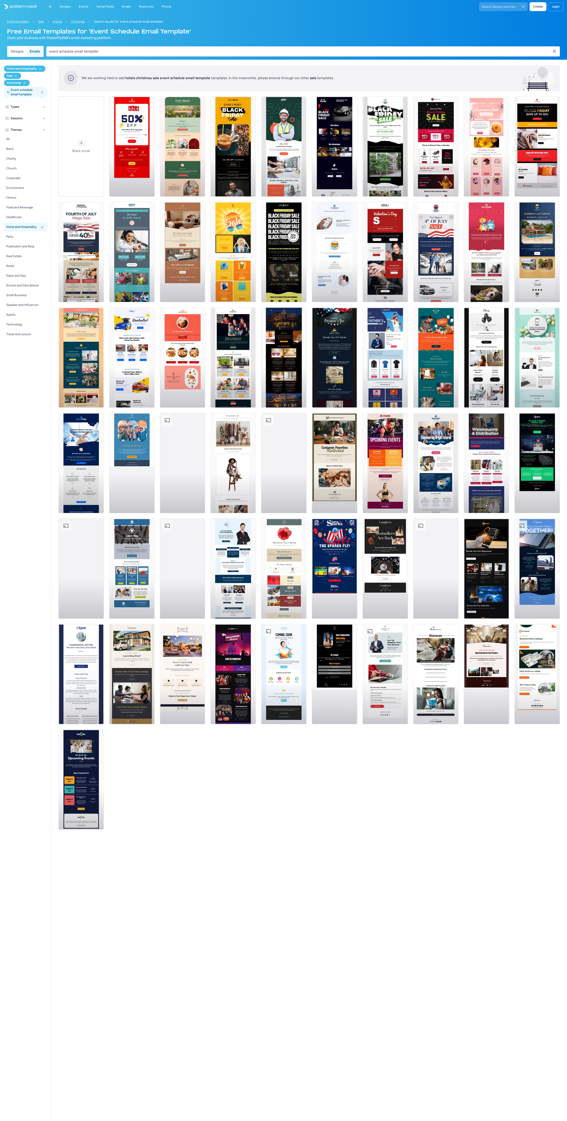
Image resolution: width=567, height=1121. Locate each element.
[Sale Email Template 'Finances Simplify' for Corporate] (334, 252)
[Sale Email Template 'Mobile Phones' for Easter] (537, 357)
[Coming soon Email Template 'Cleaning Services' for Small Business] (284, 674)
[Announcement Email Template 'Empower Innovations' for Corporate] (182, 463)
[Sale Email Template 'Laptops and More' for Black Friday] (486, 357)
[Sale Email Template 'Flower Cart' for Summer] (486, 146)
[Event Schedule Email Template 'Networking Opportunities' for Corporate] (81, 780)
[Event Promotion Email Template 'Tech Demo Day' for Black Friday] (537, 463)
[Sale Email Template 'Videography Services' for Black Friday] (284, 252)
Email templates (18, 21)
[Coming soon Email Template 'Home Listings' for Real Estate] (537, 674)
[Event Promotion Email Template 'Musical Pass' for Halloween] (233, 674)
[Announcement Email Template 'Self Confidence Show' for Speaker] (334, 674)
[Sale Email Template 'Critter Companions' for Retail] (486, 252)
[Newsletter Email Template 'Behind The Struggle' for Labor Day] (132, 568)
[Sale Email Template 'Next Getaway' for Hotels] (182, 252)
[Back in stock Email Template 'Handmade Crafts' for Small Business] (385, 568)
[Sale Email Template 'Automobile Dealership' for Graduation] (132, 357)
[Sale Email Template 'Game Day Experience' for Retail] (233, 357)
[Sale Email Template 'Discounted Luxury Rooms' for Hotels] (284, 357)
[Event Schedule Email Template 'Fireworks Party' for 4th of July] (436, 568)
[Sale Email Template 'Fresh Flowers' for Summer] (182, 146)
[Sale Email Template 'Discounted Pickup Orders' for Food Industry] (182, 357)
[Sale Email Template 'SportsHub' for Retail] (132, 252)
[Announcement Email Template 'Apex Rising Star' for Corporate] (81, 674)
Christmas (78, 21)
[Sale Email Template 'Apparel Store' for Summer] (233, 252)
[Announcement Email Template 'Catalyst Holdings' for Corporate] (284, 463)
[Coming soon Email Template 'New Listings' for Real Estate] (132, 674)
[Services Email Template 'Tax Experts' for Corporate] (385, 674)
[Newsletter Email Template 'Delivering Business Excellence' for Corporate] (233, 568)
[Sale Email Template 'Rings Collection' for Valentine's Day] (385, 252)
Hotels (57, 21)
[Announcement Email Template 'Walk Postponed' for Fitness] (132, 463)
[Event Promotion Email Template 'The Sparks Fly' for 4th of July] (334, 568)
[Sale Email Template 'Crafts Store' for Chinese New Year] (436, 357)
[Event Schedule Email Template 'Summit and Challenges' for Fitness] (385, 463)
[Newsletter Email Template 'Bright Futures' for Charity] (436, 463)
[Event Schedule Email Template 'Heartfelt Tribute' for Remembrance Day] (284, 568)
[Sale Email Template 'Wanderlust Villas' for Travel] (537, 252)
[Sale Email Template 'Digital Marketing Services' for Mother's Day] (81, 463)
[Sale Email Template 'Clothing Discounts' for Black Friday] (537, 146)
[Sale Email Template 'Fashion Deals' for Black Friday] (436, 146)
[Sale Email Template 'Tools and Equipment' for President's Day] (334, 357)
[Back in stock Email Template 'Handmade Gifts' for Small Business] (334, 463)
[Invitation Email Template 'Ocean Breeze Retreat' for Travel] (436, 674)
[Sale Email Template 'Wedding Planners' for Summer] (81, 357)
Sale (41, 21)
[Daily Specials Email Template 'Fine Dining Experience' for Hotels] (182, 674)
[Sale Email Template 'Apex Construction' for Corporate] (284, 146)
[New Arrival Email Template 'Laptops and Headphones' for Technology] (486, 568)
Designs (17, 51)
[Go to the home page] (18, 6)
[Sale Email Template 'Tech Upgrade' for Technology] (132, 146)
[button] (44, 107)
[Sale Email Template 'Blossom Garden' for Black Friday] (385, 146)
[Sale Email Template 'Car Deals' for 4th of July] (436, 252)
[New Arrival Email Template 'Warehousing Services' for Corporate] (486, 463)
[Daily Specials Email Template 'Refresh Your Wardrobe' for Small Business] (233, 463)
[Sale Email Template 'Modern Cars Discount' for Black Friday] (334, 146)
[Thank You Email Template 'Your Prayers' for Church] (486, 674)
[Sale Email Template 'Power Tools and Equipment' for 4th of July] (81, 252)
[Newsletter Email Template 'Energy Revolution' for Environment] (537, 568)
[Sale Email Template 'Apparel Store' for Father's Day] (385, 357)
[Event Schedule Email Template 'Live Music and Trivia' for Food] (182, 568)
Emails (35, 51)
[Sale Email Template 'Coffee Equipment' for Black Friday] (233, 146)
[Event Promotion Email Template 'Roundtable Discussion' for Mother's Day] (81, 568)
